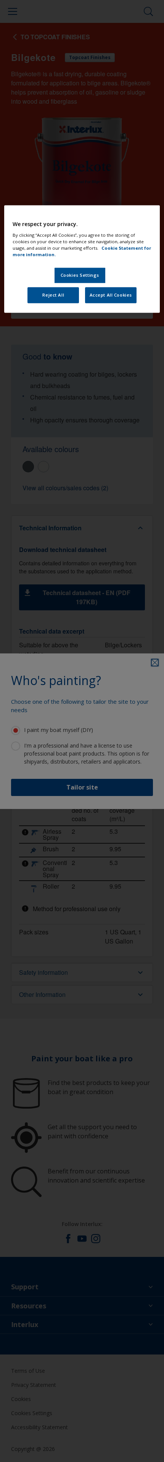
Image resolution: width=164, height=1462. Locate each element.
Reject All (53, 295)
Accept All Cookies (111, 295)
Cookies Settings (80, 275)
